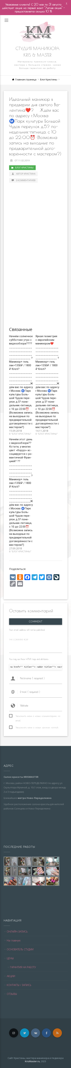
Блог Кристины (48, 79)
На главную (14, 940)
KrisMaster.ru (32, 1061)
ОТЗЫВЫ (12, 994)
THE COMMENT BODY (18, 639)
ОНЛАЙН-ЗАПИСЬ (17, 931)
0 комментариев (25, 180)
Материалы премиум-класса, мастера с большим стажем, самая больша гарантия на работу (37, 64)
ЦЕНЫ (10, 958)
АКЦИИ (11, 976)
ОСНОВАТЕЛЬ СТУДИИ (20, 949)
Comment (35, 621)
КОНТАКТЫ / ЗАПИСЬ (19, 985)
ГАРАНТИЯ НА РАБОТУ (23, 967)
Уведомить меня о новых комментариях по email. (37, 716)
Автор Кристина (25, 173)
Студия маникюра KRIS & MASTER (37, 51)
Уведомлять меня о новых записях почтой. (37, 727)
